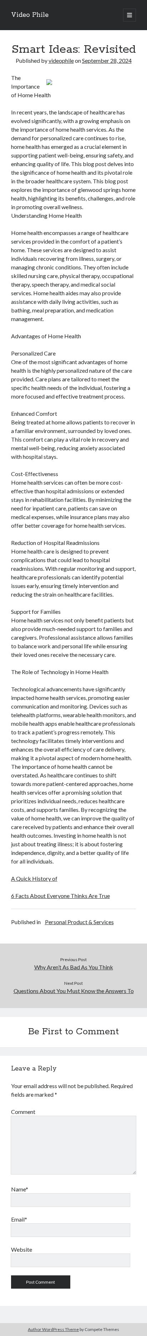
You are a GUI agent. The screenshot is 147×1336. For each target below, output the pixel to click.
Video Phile (30, 15)
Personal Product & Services (79, 921)
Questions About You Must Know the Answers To (74, 990)
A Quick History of (34, 878)
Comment (23, 1111)
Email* (19, 1219)
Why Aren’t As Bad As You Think (73, 967)
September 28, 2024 (107, 60)
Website (21, 1249)
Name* (19, 1189)
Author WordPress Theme (53, 1329)
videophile (61, 60)
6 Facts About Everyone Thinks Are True (60, 895)
